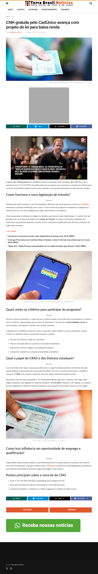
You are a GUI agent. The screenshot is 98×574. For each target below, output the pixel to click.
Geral (10, 10)
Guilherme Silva (15, 32)
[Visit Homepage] (49, 3)
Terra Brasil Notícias (17, 564)
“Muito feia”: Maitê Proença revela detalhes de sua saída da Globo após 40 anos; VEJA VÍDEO (47, 246)
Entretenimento (49, 10)
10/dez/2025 (31, 32)
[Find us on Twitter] (7, 568)
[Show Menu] (7, 3)
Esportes (65, 10)
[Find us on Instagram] (11, 568)
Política (20, 10)
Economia (33, 10)
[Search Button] (91, 3)
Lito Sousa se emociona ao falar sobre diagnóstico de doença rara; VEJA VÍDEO (41, 236)
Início (7, 16)
